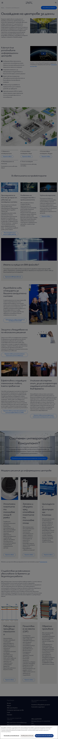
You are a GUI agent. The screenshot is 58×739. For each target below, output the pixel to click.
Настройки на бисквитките (11, 735)
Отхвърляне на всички (27, 735)
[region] (29, 732)
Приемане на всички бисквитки (44, 735)
